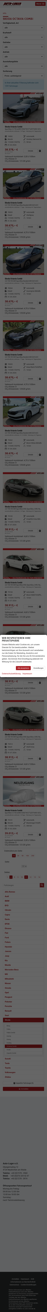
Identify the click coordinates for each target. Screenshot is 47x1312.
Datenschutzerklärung (11, 674)
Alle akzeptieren (23, 668)
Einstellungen (39, 668)
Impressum (27, 674)
